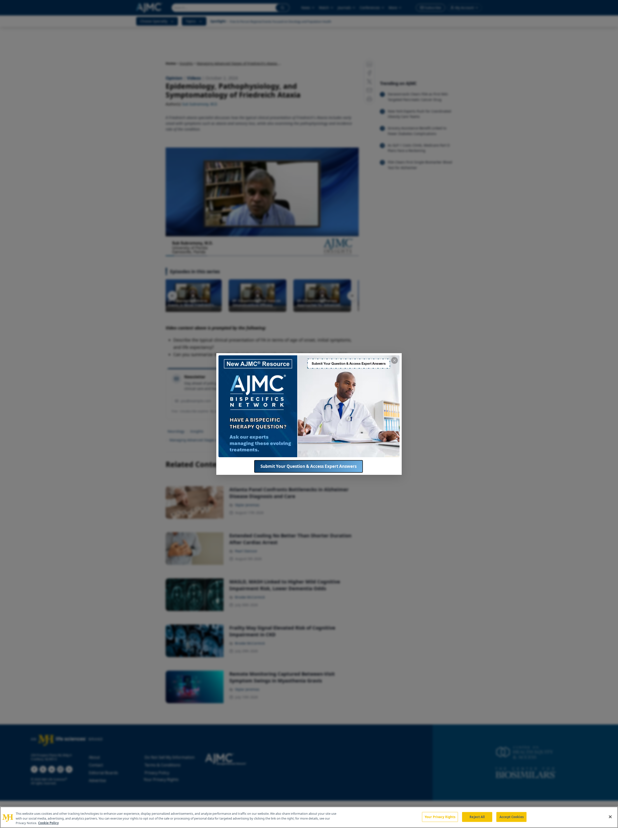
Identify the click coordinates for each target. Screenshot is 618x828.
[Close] (610, 816)
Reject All (477, 816)
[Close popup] (394, 360)
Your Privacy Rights (440, 816)
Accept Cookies (511, 816)
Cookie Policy (48, 823)
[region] (309, 817)
